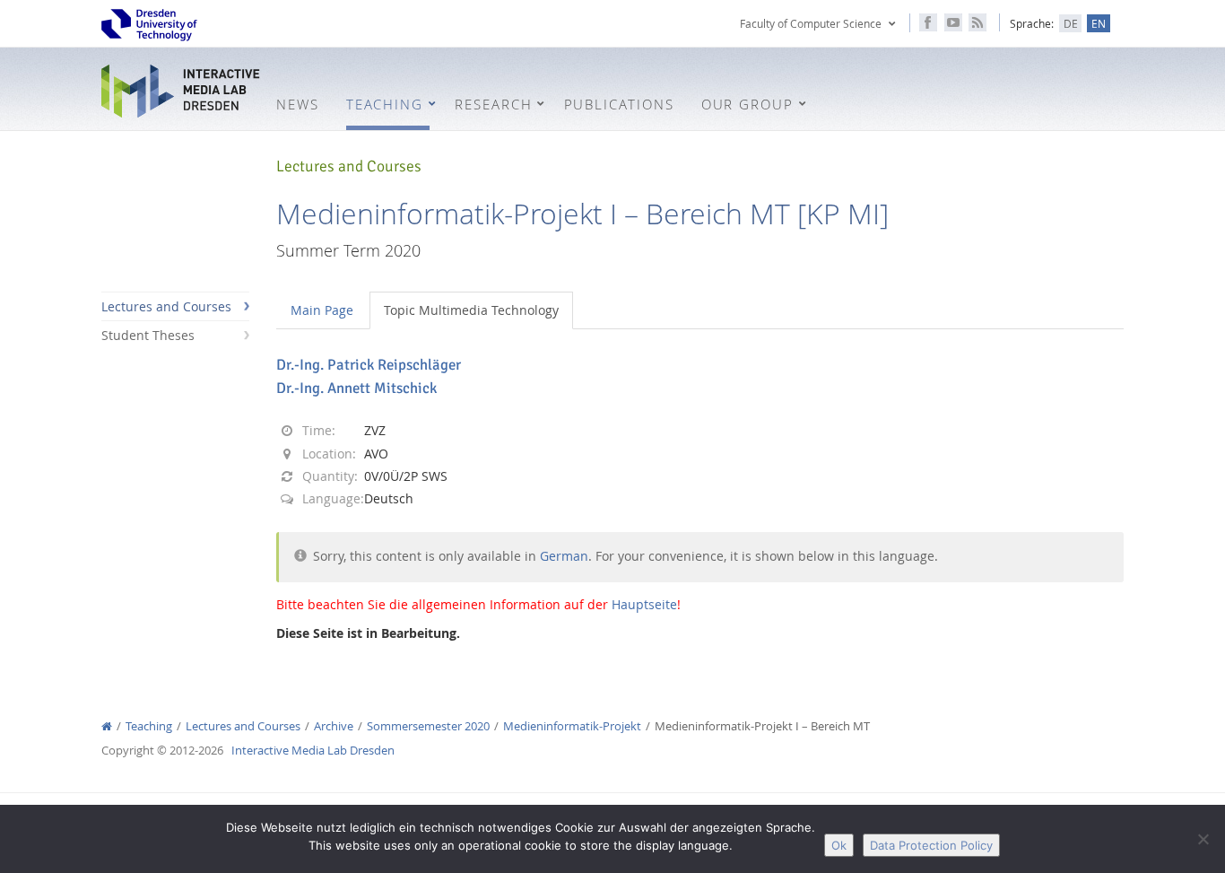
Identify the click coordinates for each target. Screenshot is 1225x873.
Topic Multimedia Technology (471, 310)
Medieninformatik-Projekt (572, 726)
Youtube (953, 22)
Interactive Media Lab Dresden (182, 91)
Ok (839, 845)
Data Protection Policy (931, 845)
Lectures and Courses (166, 306)
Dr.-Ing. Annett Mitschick (356, 388)
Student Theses (148, 335)
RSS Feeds (977, 22)
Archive (333, 726)
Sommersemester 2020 (428, 726)
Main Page (322, 310)
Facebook (928, 22)
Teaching (149, 726)
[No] (1203, 839)
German (564, 555)
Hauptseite (644, 604)
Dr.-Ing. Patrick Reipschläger (368, 364)
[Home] (106, 726)
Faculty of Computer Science (811, 23)
